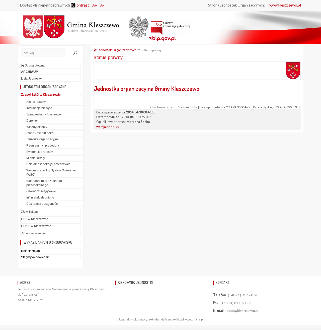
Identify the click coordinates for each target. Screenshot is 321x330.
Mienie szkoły (35, 158)
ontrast (82, 5)
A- (102, 5)
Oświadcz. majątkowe (41, 191)
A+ (94, 5)
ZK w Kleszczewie (33, 233)
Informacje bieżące (39, 108)
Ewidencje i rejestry (39, 152)
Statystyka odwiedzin (35, 257)
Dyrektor (32, 120)
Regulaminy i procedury (42, 145)
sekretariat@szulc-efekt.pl (166, 319)
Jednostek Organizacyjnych (116, 50)
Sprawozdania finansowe (43, 114)
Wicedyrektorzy (36, 127)
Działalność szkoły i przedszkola (48, 164)
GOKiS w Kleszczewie (36, 226)
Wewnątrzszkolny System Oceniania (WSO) (51, 172)
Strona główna (34, 65)
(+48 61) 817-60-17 (235, 303)
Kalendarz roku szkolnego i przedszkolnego (44, 183)
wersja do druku (107, 127)
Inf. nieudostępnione (40, 197)
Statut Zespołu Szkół (40, 133)
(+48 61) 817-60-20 (243, 295)
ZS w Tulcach (30, 212)
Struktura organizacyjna (42, 139)
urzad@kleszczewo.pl (242, 310)
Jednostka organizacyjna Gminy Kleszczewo (147, 88)
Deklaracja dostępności (42, 204)
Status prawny (36, 102)
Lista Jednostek (31, 78)
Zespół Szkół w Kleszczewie (41, 94)
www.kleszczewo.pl (285, 5)
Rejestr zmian (30, 251)
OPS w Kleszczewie (34, 219)
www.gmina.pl (194, 319)
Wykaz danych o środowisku (48, 242)
